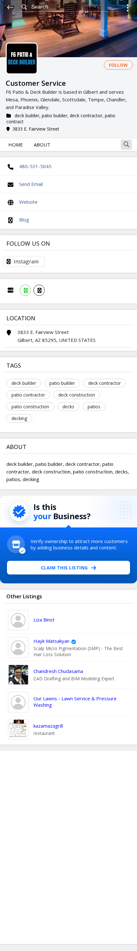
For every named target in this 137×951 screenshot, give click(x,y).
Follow (118, 65)
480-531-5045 (35, 166)
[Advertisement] (68, 847)
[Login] (127, 8)
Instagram (26, 261)
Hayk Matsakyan (51, 641)
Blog (24, 219)
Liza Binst (43, 619)
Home (15, 144)
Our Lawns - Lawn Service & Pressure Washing (75, 701)
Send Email (31, 184)
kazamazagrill (48, 726)
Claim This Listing (64, 568)
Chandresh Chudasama (58, 671)
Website (28, 202)
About (42, 144)
